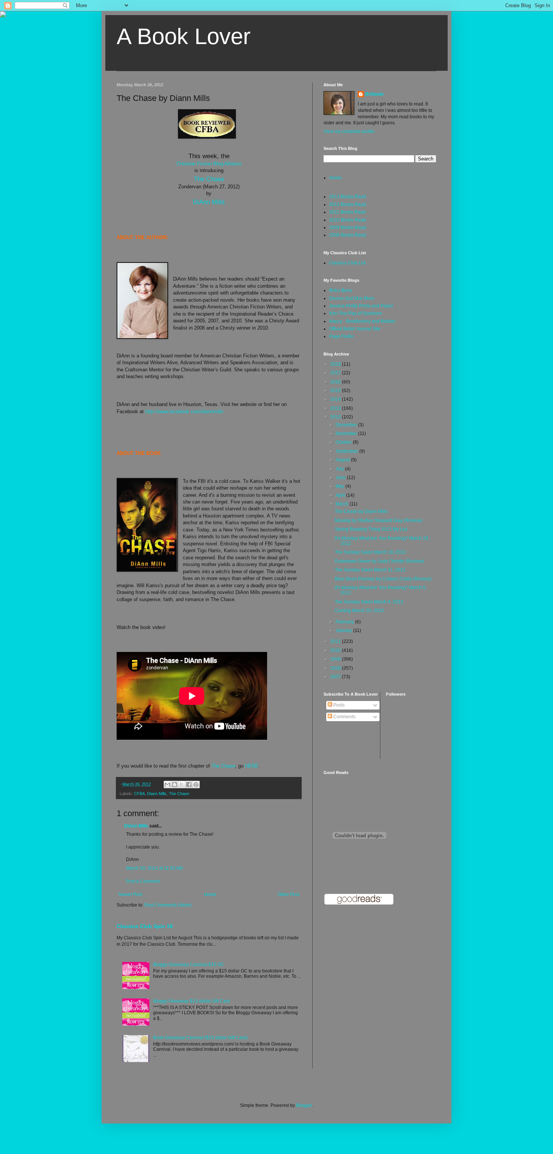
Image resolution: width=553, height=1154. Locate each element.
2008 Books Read (347, 235)
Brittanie (374, 94)
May (340, 486)
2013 (336, 408)
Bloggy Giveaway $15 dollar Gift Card (191, 1001)
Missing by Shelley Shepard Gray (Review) (378, 520)
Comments (344, 716)
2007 (336, 676)
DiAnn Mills (209, 202)
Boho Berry (340, 290)
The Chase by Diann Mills (361, 511)
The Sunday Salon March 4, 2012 (369, 601)
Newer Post (130, 894)
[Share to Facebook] (189, 784)
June (341, 477)
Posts (338, 705)
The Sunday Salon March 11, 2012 (370, 569)
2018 (336, 364)
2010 (336, 650)
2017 (336, 373)
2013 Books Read (347, 196)
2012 (336, 417)
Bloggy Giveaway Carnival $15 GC (188, 964)
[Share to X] (181, 784)
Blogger (304, 1105)
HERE (251, 766)
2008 (336, 668)
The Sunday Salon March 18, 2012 (370, 552)
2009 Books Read (347, 227)
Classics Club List (347, 263)
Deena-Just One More (351, 298)
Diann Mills (157, 793)
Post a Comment (143, 881)
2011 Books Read (347, 212)
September (347, 451)
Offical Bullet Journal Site (354, 328)
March (342, 504)
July (340, 469)
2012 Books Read (347, 204)
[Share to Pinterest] (196, 784)
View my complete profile (349, 131)
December (347, 424)
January (344, 630)
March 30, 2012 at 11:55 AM (154, 868)
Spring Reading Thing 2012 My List (371, 529)
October (344, 442)
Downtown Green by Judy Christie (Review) (379, 561)
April (341, 495)
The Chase (209, 179)
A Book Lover (184, 36)
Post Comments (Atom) (167, 905)
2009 (336, 659)
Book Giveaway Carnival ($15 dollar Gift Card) (200, 1037)
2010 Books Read (347, 220)
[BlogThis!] (174, 784)
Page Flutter (341, 336)
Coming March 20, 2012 (359, 610)
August (343, 460)
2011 (336, 641)
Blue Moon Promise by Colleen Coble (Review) (383, 579)
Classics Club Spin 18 (145, 926)
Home (210, 894)
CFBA (139, 793)
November (347, 433)
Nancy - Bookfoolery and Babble (362, 321)
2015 (336, 390)
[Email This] (167, 784)
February (345, 621)
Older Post (288, 894)
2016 (336, 382)
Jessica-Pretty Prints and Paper (361, 305)
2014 (336, 399)
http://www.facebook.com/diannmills (184, 411)
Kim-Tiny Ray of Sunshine (355, 313)
